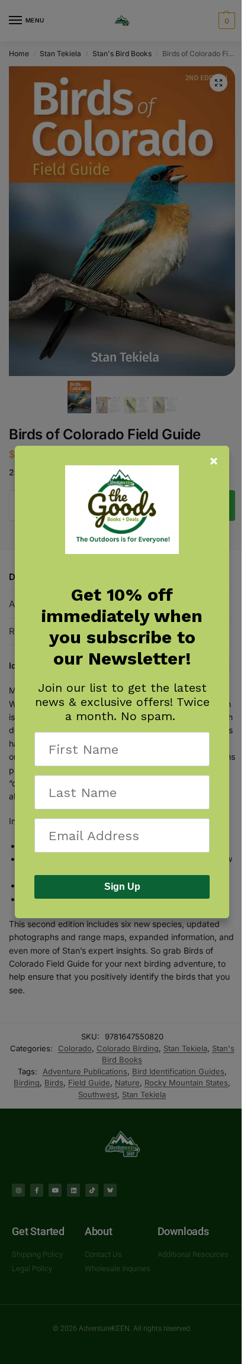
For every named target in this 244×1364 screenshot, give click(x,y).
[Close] (214, 461)
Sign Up (122, 887)
